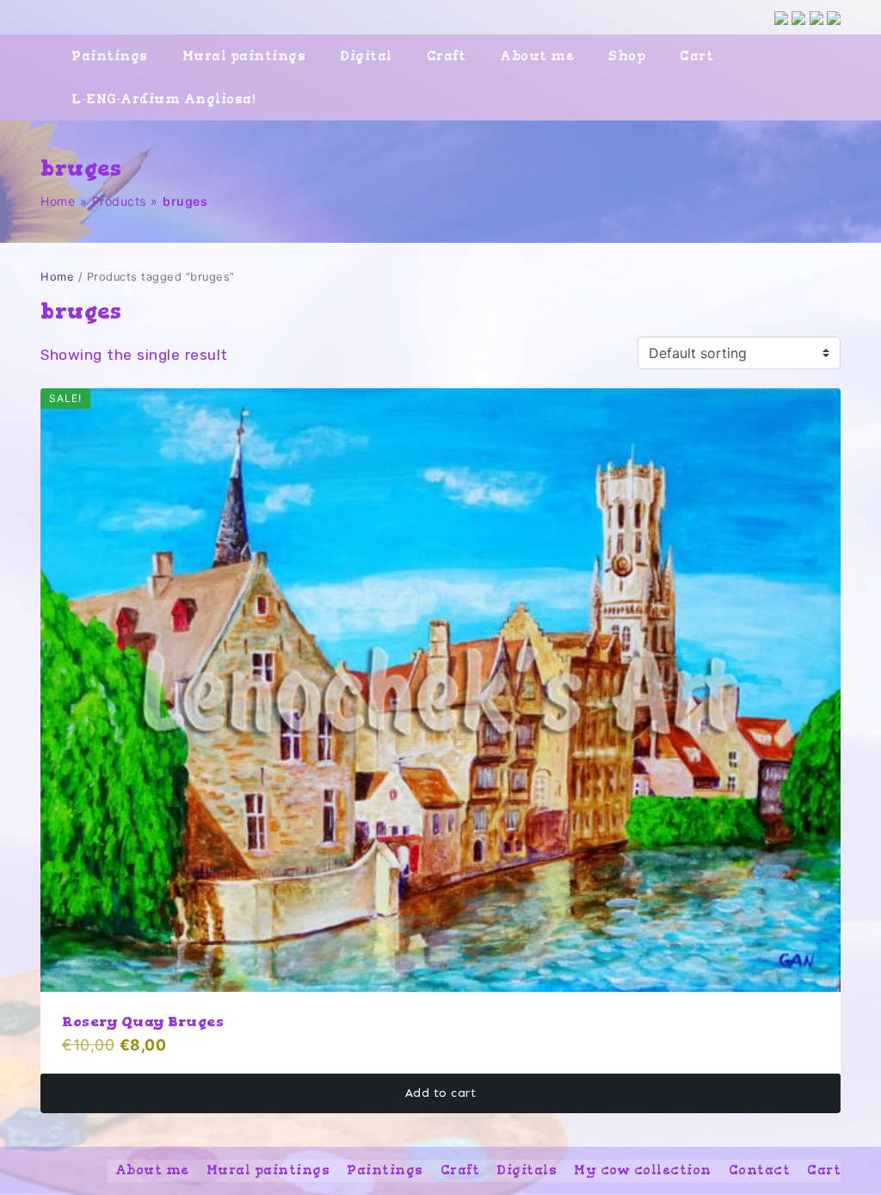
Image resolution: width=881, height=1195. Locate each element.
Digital (366, 56)
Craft (446, 56)
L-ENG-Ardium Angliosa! (163, 99)
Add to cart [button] (441, 1093)
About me (537, 56)
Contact (760, 1170)
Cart (696, 56)
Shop (626, 56)
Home (57, 201)
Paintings (109, 56)
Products (119, 201)
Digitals (526, 1170)
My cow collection (643, 1170)
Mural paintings (244, 56)
